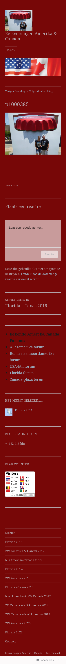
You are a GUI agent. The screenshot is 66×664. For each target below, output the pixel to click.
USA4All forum (22, 366)
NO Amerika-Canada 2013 (23, 560)
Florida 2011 (23, 410)
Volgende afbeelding (41, 91)
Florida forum (22, 372)
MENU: (10, 533)
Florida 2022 (14, 632)
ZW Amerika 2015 (17, 578)
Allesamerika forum (27, 347)
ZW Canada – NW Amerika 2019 (27, 614)
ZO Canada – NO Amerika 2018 (26, 605)
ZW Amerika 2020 (17, 623)
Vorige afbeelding (15, 91)
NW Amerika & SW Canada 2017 (28, 596)
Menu (11, 49)
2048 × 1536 (11, 185)
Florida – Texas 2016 (19, 587)
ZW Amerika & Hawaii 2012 (24, 551)
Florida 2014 (14, 569)
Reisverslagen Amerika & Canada (31, 36)
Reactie (49, 254)
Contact (10, 641)
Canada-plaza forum (27, 379)
